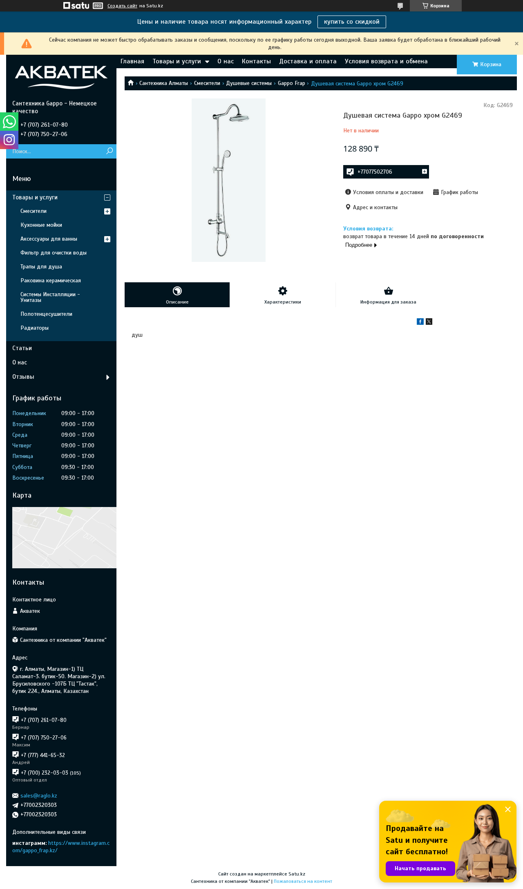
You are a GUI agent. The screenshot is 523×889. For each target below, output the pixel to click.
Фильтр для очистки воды (53, 252)
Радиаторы (34, 327)
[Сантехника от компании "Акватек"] (61, 77)
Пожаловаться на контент (303, 881)
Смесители (207, 83)
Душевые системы (249, 83)
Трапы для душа (41, 266)
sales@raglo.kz (38, 795)
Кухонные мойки (41, 224)
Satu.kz (296, 874)
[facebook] (420, 322)
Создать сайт (122, 6)
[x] (429, 322)
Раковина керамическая (50, 280)
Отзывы (23, 376)
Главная (132, 61)
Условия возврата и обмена (386, 61)
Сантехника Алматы (163, 83)
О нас (225, 61)
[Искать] (109, 151)
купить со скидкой (352, 22)
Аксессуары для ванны (48, 238)
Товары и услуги (176, 61)
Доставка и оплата (308, 61)
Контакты (256, 61)
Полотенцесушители (46, 313)
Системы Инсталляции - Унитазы (50, 297)
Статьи (22, 348)
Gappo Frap (291, 83)
